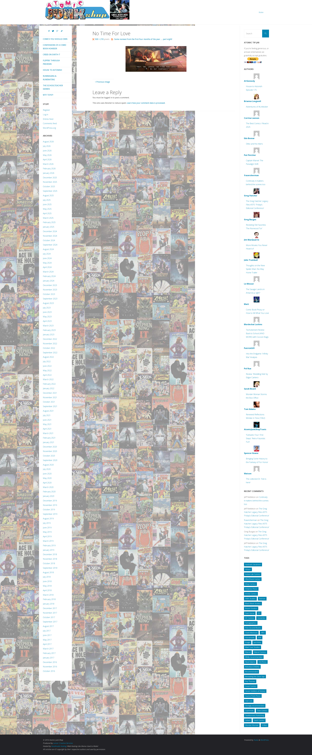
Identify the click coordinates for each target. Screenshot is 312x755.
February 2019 (49, 545)
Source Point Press (252, 696)
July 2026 (47, 146)
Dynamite (261, 618)
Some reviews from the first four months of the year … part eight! (143, 39)
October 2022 (49, 348)
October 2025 (49, 186)
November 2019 (50, 505)
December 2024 (50, 231)
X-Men (264, 725)
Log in (45, 114)
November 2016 (50, 666)
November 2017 (50, 612)
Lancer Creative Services (63, 743)
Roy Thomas (250, 681)
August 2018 (48, 572)
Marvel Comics (260, 652)
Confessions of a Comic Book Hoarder (54, 47)
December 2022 (50, 339)
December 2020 (50, 446)
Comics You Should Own (55, 39)
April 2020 (47, 482)
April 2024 (47, 267)
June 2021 (47, 420)
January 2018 (48, 603)
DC (259, 613)
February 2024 (49, 276)
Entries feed (48, 119)
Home (261, 12)
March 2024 (48, 271)
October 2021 (49, 401)
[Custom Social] (62, 31)
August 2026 (48, 141)
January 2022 (48, 388)
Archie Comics (251, 594)
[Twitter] (53, 31)
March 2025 (48, 218)
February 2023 (49, 330)
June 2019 (47, 527)
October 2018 (49, 563)
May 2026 (47, 155)
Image (247, 642)
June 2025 (47, 204)
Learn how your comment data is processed (146, 103)
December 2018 (50, 554)
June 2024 (47, 258)
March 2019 (48, 541)
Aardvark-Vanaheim (253, 564)
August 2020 (48, 464)
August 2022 (48, 357)
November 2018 (50, 559)
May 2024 (47, 262)
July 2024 (47, 253)
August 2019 (48, 518)
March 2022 (48, 379)
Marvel (248, 652)
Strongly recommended (254, 706)
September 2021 (50, 406)
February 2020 (49, 491)
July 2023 (47, 307)
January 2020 (48, 496)
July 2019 (47, 523)
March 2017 (48, 648)
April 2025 (47, 213)
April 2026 (47, 159)
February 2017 (49, 653)
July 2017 (47, 630)
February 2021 (49, 437)
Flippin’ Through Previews (51, 62)
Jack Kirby (257, 642)
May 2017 (47, 639)
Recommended (251, 671)
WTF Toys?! (48, 95)
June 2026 (47, 150)
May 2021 (47, 424)
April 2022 (47, 375)
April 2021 (47, 428)
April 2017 (47, 644)
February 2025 (49, 222)
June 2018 (47, 581)
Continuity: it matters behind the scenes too (256, 500)
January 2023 (48, 334)
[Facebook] (49, 31)
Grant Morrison (251, 632)
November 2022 (50, 343)
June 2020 (47, 473)
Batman (262, 598)
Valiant (247, 720)
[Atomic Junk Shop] (87, 10)
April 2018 (47, 590)
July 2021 (47, 415)
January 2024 (48, 280)
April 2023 (47, 321)
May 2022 (47, 370)
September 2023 (50, 298)
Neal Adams (250, 662)
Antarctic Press (251, 589)
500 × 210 (99, 39)
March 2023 (48, 325)
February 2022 (49, 384)
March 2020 (48, 487)
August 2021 (48, 411)
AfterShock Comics (252, 579)
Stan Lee (248, 701)
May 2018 (47, 586)
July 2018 (47, 576)
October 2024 (49, 240)
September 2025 (50, 191)
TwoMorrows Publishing (254, 715)
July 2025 (47, 200)
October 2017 (49, 617)
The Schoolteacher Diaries (53, 87)
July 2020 (47, 469)
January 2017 (48, 657)
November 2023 (50, 289)
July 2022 (47, 361)
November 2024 (50, 236)
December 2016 (50, 662)
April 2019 (47, 536)
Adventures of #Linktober (257, 106)
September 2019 (50, 514)
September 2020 (50, 460)
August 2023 (48, 303)
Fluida (255, 740)
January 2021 (48, 442)
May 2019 (47, 532)
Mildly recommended (253, 657)
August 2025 (48, 195)
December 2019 (50, 500)
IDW (259, 637)
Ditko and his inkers (254, 143)
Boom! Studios (251, 608)
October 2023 (49, 294)
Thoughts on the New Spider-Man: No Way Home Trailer (255, 269)
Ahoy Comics (250, 584)
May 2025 (47, 209)
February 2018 (49, 599)
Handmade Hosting (58, 746)
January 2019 (48, 550)
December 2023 (50, 285)
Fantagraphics (250, 623)
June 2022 (47, 366)
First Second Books (253, 628)
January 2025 (48, 226)
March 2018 (48, 595)
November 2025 (50, 182)
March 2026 (48, 164)
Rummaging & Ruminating (49, 78)
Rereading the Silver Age (255, 676)
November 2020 (50, 451)
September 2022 (50, 352)
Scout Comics (250, 686)
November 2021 (50, 397)
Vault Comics (259, 720)
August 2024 (48, 249)
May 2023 (47, 316)
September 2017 (50, 621)
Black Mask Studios (253, 603)
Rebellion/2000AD (252, 667)
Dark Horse (249, 613)
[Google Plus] (57, 31)
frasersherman (250, 520)
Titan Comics (262, 710)
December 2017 (50, 608)
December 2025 (50, 177)
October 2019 (49, 509)
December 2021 (50, 393)
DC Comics (249, 618)
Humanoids (249, 637)
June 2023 (47, 312)
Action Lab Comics (252, 574)
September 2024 (50, 244)
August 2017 (48, 626)
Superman (249, 710)
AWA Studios (250, 598)
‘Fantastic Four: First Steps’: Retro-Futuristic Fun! (255, 438)
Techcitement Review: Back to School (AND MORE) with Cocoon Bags (257, 333)
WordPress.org (49, 128)
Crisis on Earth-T (51, 54)
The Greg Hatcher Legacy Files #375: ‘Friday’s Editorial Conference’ (257, 205)
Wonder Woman (251, 725)
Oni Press (262, 662)
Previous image (103, 82)
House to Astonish (52, 70)
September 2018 (50, 568)
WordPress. (264, 740)
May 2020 (47, 478)
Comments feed (50, 123)
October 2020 (49, 455)
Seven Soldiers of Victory (255, 691)
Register (46, 110)
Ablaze (248, 569)
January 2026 (48, 173)
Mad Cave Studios (252, 647)
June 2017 (47, 635)
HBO (263, 632)
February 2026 (49, 168)
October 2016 (49, 671)
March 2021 (48, 433)
